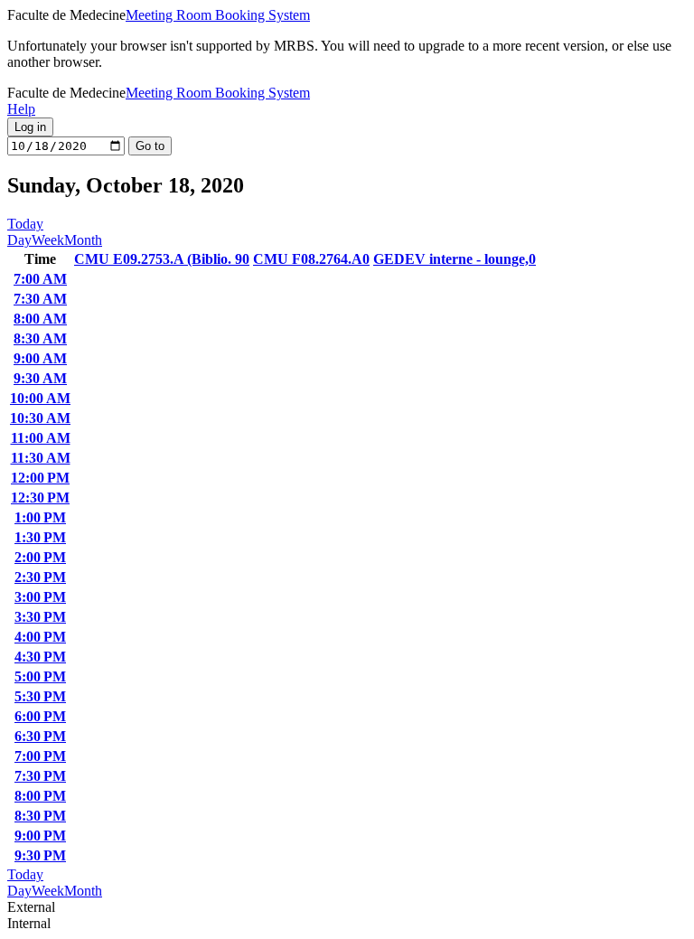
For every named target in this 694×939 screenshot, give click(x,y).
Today (25, 223)
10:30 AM (40, 418)
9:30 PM (40, 855)
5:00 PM (40, 676)
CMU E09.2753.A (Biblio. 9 (161, 259)
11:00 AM (40, 438)
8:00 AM (40, 318)
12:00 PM (40, 477)
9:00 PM (40, 835)
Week (48, 240)
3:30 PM (40, 616)
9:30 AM (40, 378)
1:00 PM (40, 517)
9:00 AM (40, 358)
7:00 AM (40, 278)
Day (19, 240)
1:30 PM (40, 537)
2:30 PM (40, 577)
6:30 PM (40, 736)
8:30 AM (40, 338)
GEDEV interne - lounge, (454, 259)
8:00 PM (40, 795)
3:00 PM (40, 597)
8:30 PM (40, 815)
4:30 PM (40, 656)
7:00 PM (40, 756)
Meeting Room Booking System (218, 15)
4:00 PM (40, 636)
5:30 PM (40, 696)
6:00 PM (40, 716)
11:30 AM (40, 457)
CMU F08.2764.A (311, 259)
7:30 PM (40, 776)
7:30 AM (40, 298)
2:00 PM (40, 557)
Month (83, 240)
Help (21, 109)
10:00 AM (40, 398)
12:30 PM (40, 497)
